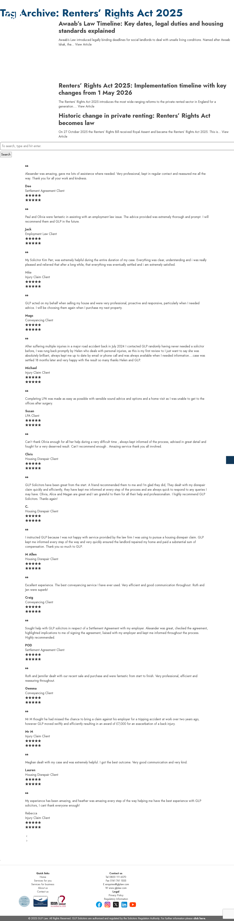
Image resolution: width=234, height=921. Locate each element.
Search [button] (6, 154)
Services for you (43, 880)
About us (43, 888)
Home (89, 18)
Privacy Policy (116, 895)
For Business (150, 18)
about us (179, 18)
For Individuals (116, 18)
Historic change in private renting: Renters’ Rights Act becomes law (134, 119)
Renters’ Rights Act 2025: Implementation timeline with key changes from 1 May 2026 (142, 89)
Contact (204, 18)
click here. (199, 918)
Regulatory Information (116, 899)
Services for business (42, 884)
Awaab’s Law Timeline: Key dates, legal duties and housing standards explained (141, 27)
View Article (83, 44)
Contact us (43, 891)
